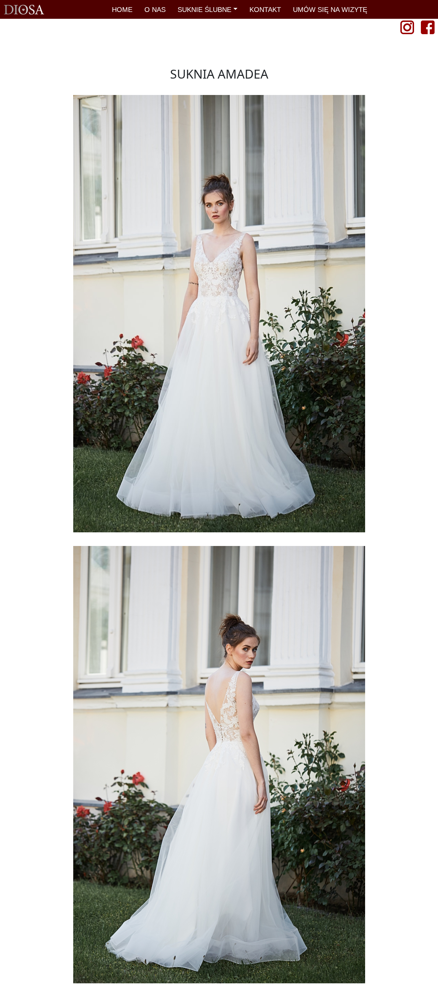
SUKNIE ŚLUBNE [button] (204, 9)
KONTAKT (265, 9)
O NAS (155, 9)
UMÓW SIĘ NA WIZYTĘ (330, 9)
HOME (122, 9)
